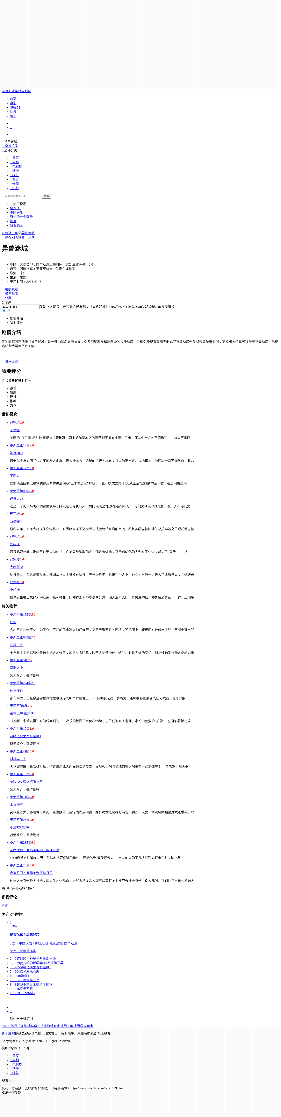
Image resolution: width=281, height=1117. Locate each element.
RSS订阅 (8, 1026)
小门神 (15, 589)
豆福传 (15, 544)
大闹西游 (16, 567)
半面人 (15, 475)
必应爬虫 (86, 1026)
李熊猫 (20, 976)
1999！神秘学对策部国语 (33, 958)
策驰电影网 (23, 91)
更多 (6, 905)
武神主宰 (16, 645)
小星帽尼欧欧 (20, 827)
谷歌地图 (73, 1026)
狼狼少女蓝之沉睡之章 (26, 781)
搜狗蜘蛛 (47, 1026)
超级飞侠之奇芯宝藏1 (25, 736)
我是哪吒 (16, 521)
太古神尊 (16, 804)
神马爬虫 (34, 1026)
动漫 (13, 111)
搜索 (46, 196)
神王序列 (16, 690)
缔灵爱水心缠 (24, 971)
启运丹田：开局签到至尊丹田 (31, 873)
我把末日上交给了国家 (31, 984)
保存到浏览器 (15, 237)
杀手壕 (15, 430)
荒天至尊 (21, 988)
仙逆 (13, 622)
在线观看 (10, 289)
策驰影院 (8, 91)
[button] (16, 318)
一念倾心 (22, 993)
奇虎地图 (60, 1026)
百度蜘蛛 (20, 1026)
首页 (13, 98)
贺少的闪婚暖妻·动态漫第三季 (37, 963)
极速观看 (10, 293)
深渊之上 (16, 668)
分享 (30, 237)
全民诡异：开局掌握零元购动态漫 (34, 850)
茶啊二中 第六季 (22, 713)
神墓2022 (16, 453)
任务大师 (16, 498)
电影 (13, 103)
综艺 (13, 116)
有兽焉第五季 (24, 980)
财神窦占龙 (18, 759)
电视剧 (15, 107)
